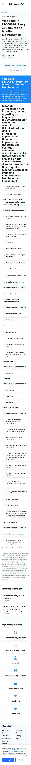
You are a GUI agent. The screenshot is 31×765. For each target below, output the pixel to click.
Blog (17, 739)
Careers (5, 736)
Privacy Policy (6, 739)
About (4, 733)
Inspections (14, 17)
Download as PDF (15, 70)
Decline (22, 760)
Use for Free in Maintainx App (15, 65)
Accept (8, 760)
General (6, 17)
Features (19, 733)
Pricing (18, 736)
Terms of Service (5, 742)
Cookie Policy (16, 751)
